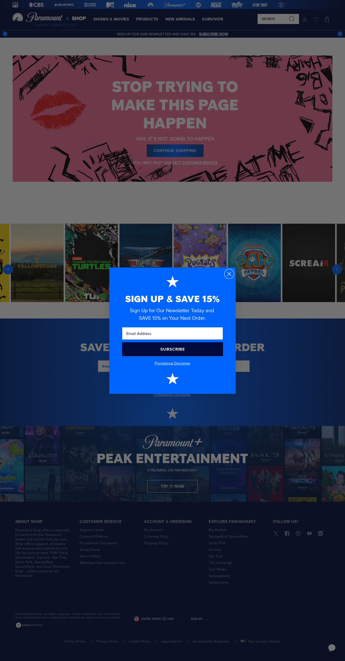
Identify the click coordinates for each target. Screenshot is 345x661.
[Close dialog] (229, 273)
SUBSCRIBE (172, 349)
